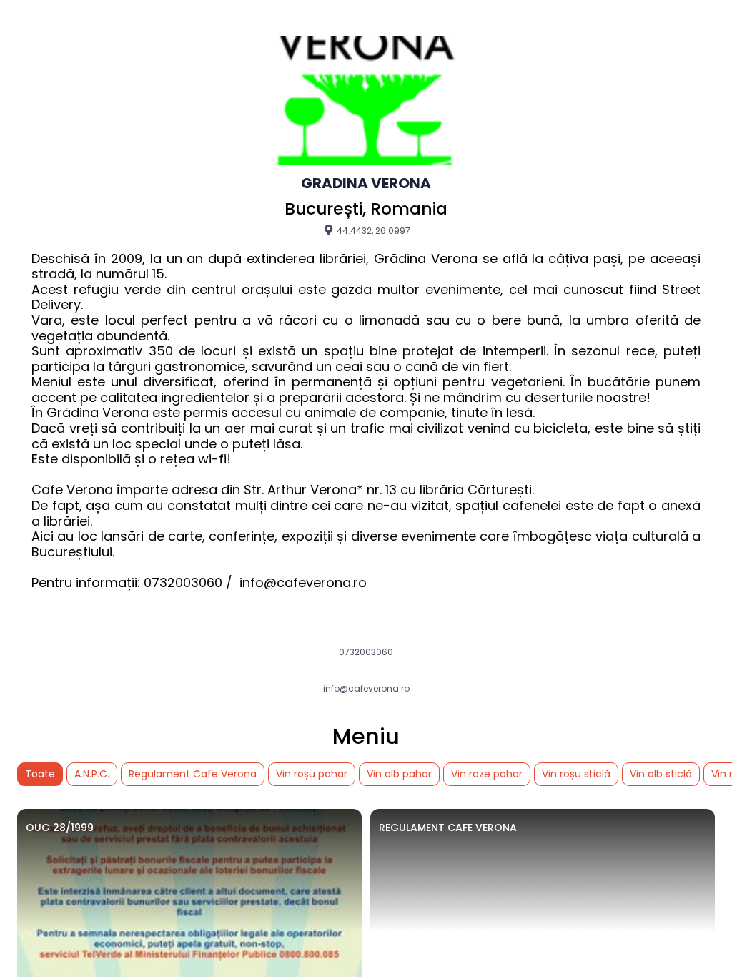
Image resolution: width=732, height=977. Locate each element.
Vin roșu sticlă (576, 774)
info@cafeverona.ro (366, 689)
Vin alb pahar (399, 774)
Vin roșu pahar (311, 774)
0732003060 (366, 652)
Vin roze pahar (487, 774)
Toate (40, 774)
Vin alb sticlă (661, 774)
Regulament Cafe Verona (193, 774)
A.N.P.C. (91, 774)
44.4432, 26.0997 (372, 230)
